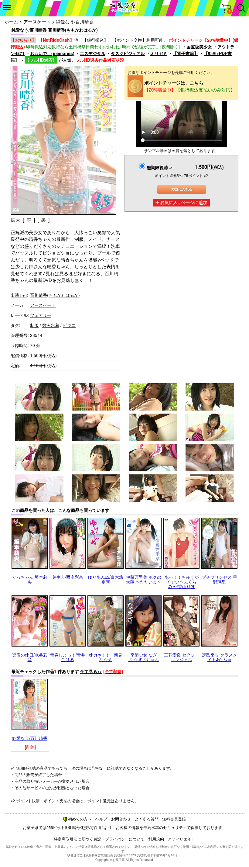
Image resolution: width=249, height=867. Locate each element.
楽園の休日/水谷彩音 (29, 657)
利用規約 (156, 839)
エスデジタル (92, 53)
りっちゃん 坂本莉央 (29, 579)
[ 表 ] (29, 219)
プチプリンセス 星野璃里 (219, 579)
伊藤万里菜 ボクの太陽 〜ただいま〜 (143, 579)
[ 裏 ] (43, 219)
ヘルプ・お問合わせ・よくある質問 (127, 819)
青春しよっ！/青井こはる (67, 657)
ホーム (11, 21)
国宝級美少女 (199, 46)
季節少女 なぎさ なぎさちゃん (143, 657)
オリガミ (158, 53)
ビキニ (69, 325)
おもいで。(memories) (52, 53)
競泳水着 (50, 325)
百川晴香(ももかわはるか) (55, 295)
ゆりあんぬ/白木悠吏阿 (105, 579)
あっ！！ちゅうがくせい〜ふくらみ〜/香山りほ (182, 581)
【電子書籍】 (185, 53)
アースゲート (37, 21)
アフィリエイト (181, 839)
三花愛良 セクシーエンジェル (181, 657)
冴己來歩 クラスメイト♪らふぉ (219, 657)
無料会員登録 (174, 819)
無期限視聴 (160, 167)
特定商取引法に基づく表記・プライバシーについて (99, 839)
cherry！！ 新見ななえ (105, 657)
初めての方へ (80, 819)
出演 (19, 295)
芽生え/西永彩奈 (67, 577)
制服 (34, 325)
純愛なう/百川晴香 (29, 738)
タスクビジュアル (128, 53)
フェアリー (40, 315)
